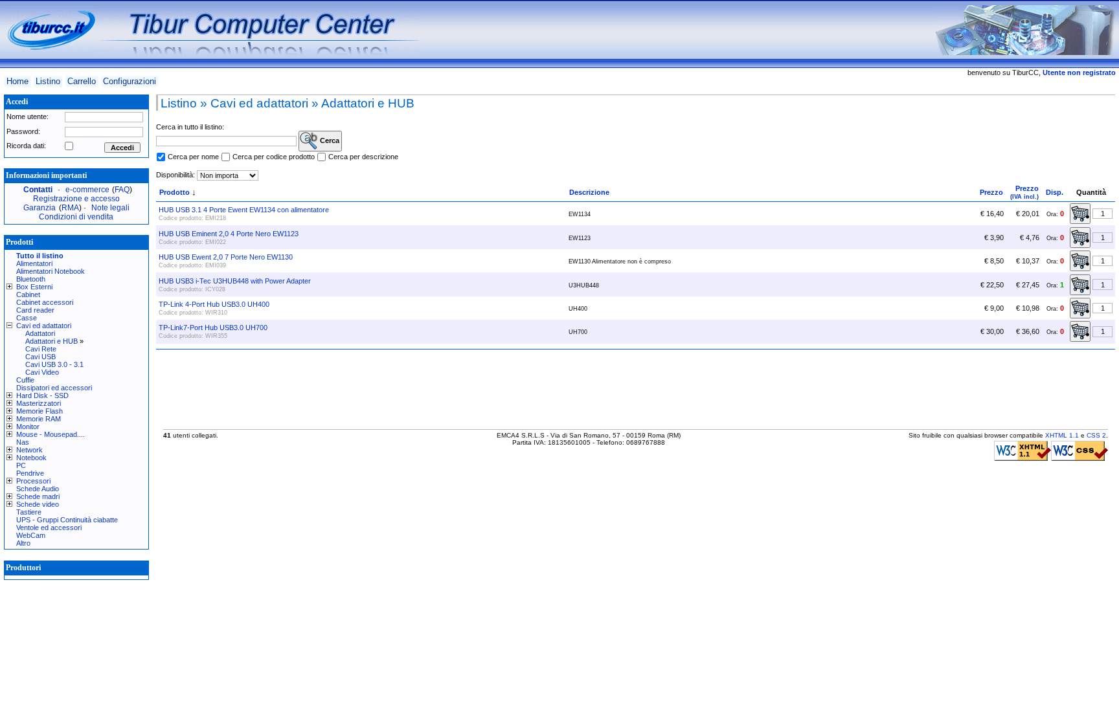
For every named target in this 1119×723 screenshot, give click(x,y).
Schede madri (38, 496)
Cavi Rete (40, 349)
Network (29, 450)
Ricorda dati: (26, 146)
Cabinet (28, 294)
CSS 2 (1096, 435)
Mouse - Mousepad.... (50, 434)
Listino (48, 81)
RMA (70, 207)
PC (21, 465)
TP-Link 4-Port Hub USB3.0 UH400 (214, 304)
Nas (22, 442)
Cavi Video (42, 372)
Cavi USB (40, 357)
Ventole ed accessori (49, 527)
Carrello (81, 81)
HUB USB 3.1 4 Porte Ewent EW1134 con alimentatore (244, 210)
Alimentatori (34, 263)
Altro (23, 543)
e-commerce (87, 189)
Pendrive (30, 473)
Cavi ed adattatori (43, 325)
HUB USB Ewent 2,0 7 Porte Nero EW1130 (226, 257)
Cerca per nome (193, 156)
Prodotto (174, 192)
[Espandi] (11, 287)
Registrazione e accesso (76, 198)
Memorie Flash (39, 411)
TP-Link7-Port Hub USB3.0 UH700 (213, 327)
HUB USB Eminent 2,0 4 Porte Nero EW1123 (229, 234)
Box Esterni (34, 287)
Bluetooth (30, 279)
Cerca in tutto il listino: (190, 127)
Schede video (37, 504)
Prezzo (991, 192)
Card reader (35, 310)
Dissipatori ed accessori (54, 388)
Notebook (31, 458)
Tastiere (28, 512)
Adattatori (40, 333)
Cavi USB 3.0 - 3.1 (54, 364)
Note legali (110, 207)
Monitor (28, 426)
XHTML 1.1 (1062, 435)
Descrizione (589, 192)
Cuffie (25, 380)
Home (17, 81)
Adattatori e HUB (51, 341)
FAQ (122, 189)
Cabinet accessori (44, 302)
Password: (23, 131)
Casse (26, 318)
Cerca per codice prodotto (273, 156)
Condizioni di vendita (76, 216)
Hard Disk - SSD (42, 395)
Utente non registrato (1079, 72)
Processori (33, 481)
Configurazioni (129, 81)
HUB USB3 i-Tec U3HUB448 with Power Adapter (235, 281)
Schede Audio (37, 489)
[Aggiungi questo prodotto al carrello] (1080, 213)
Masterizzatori (38, 403)
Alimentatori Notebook (50, 271)
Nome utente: (27, 116)
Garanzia (39, 207)
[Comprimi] (11, 325)
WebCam (30, 535)
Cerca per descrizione (363, 156)
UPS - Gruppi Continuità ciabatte (67, 520)
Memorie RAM (38, 419)
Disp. (1054, 192)
